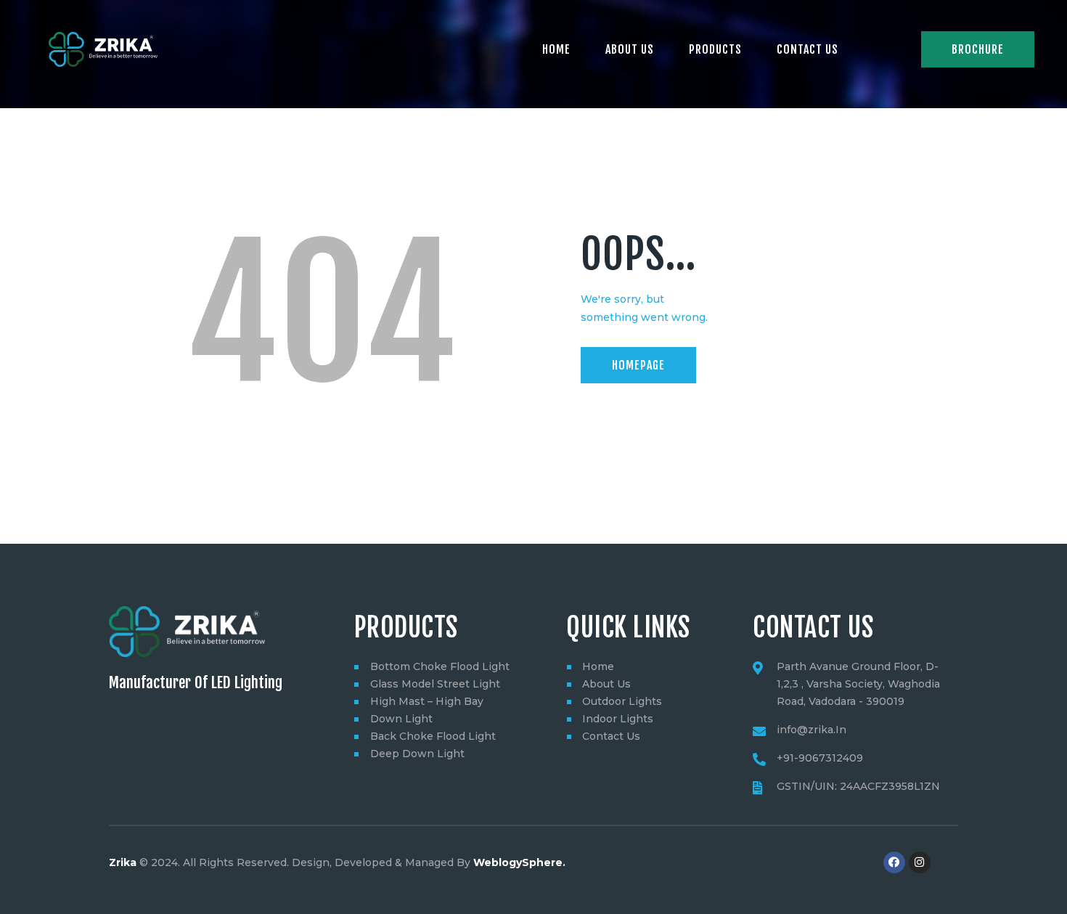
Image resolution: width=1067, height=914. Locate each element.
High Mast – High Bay (426, 701)
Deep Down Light (417, 753)
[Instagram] (920, 862)
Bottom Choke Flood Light (440, 666)
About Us (606, 683)
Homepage (638, 365)
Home (598, 666)
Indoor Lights (617, 718)
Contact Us (611, 736)
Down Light (401, 718)
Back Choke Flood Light (433, 736)
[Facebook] (894, 862)
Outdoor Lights (622, 701)
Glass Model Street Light (435, 683)
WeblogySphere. (519, 862)
